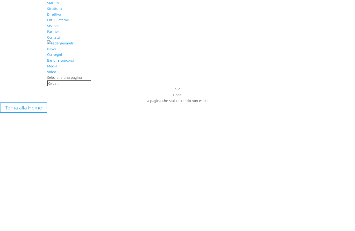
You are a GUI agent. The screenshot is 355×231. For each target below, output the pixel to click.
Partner (53, 31)
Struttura (54, 8)
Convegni (54, 54)
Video (51, 72)
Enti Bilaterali (58, 20)
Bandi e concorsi (60, 60)
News (51, 48)
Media (52, 66)
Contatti (53, 37)
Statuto (53, 2)
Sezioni (53, 25)
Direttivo (54, 14)
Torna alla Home (23, 107)
